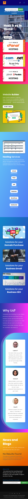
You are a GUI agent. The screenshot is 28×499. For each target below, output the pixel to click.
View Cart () (26, 15)
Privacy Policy (21, 495)
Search (21, 9)
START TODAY (8, 106)
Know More (8, 37)
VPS (14, 184)
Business (14, 191)
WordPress (14, 198)
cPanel (14, 171)
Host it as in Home (13, 27)
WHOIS (16, 497)
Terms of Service (8, 497)
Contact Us (21, 497)
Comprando (14, 495)
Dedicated (14, 205)
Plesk (14, 178)
